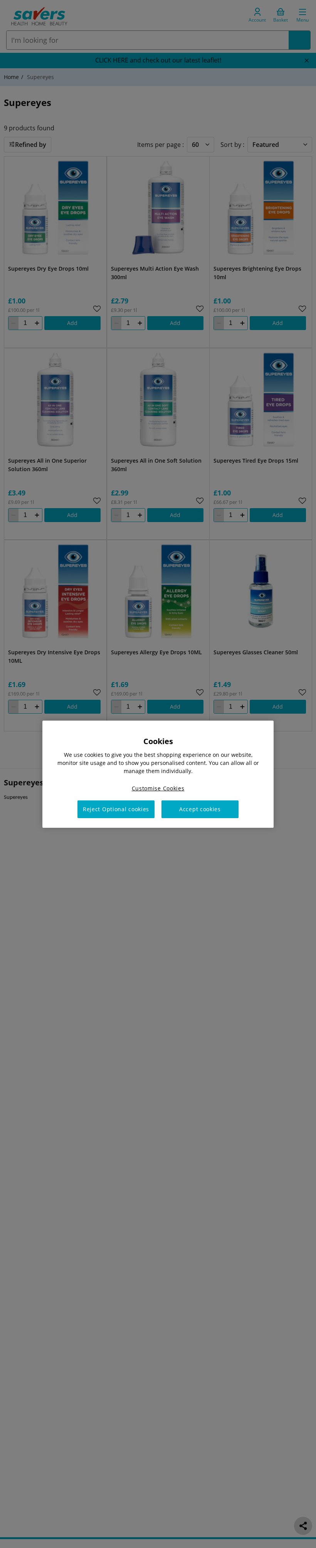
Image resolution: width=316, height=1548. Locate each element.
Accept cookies (200, 809)
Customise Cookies (158, 788)
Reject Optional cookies (116, 809)
